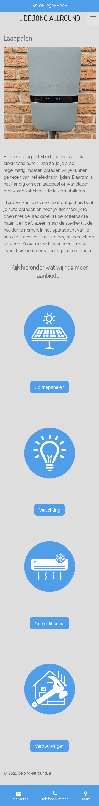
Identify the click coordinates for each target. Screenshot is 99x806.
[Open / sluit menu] (93, 18)
